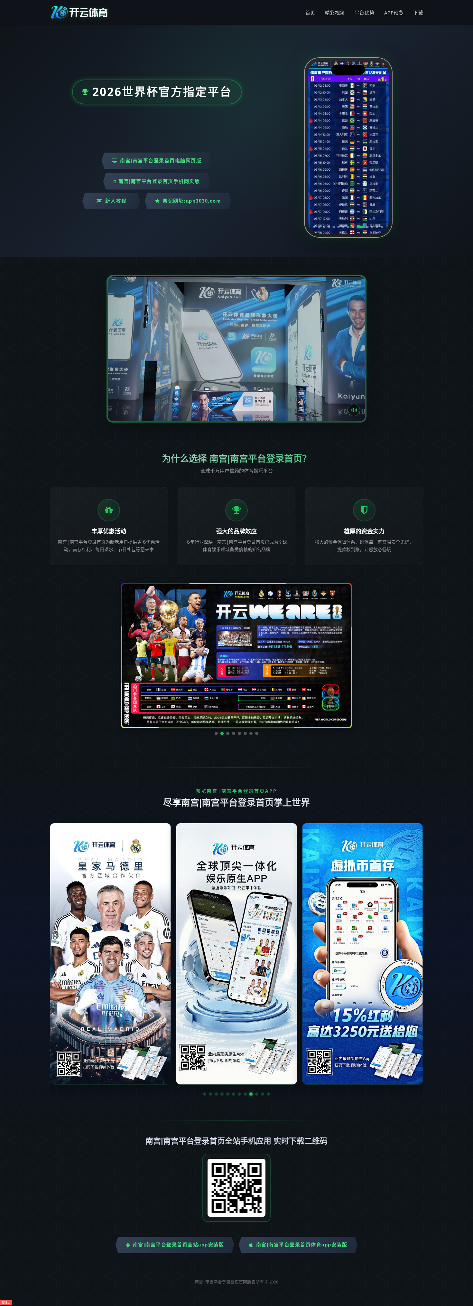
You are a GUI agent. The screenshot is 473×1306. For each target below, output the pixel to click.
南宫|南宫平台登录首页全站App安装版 (178, 1184)
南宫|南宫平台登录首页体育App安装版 (302, 1184)
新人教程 (115, 201)
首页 (310, 12)
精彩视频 (335, 12)
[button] (204, 1033)
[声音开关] (354, 410)
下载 (418, 12)
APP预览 (394, 12)
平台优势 (365, 12)
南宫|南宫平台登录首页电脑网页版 (160, 160)
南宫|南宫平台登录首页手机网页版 (159, 181)
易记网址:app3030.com (191, 201)
